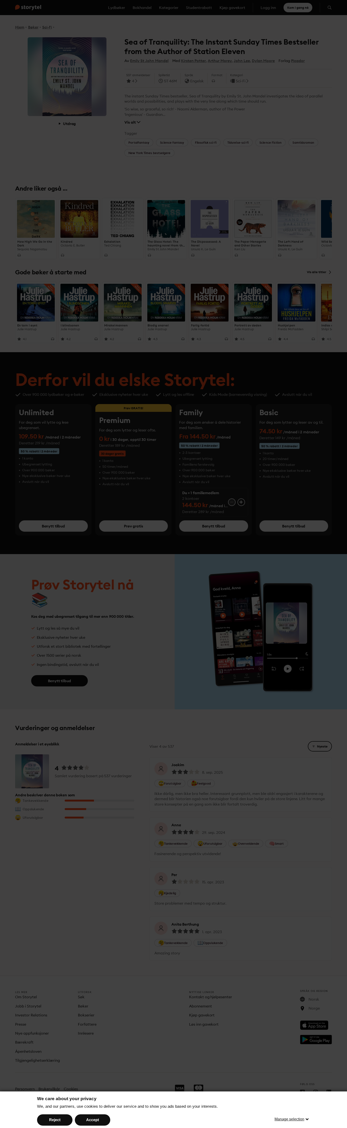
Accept (92, 1120)
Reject (54, 1120)
